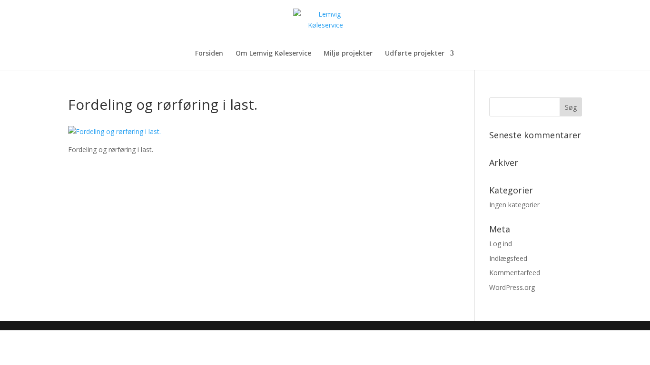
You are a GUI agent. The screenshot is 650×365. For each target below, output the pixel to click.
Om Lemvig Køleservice (273, 54)
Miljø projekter (348, 54)
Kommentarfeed (514, 272)
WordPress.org (512, 287)
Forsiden (209, 54)
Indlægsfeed (508, 258)
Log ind (500, 243)
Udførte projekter (414, 54)
